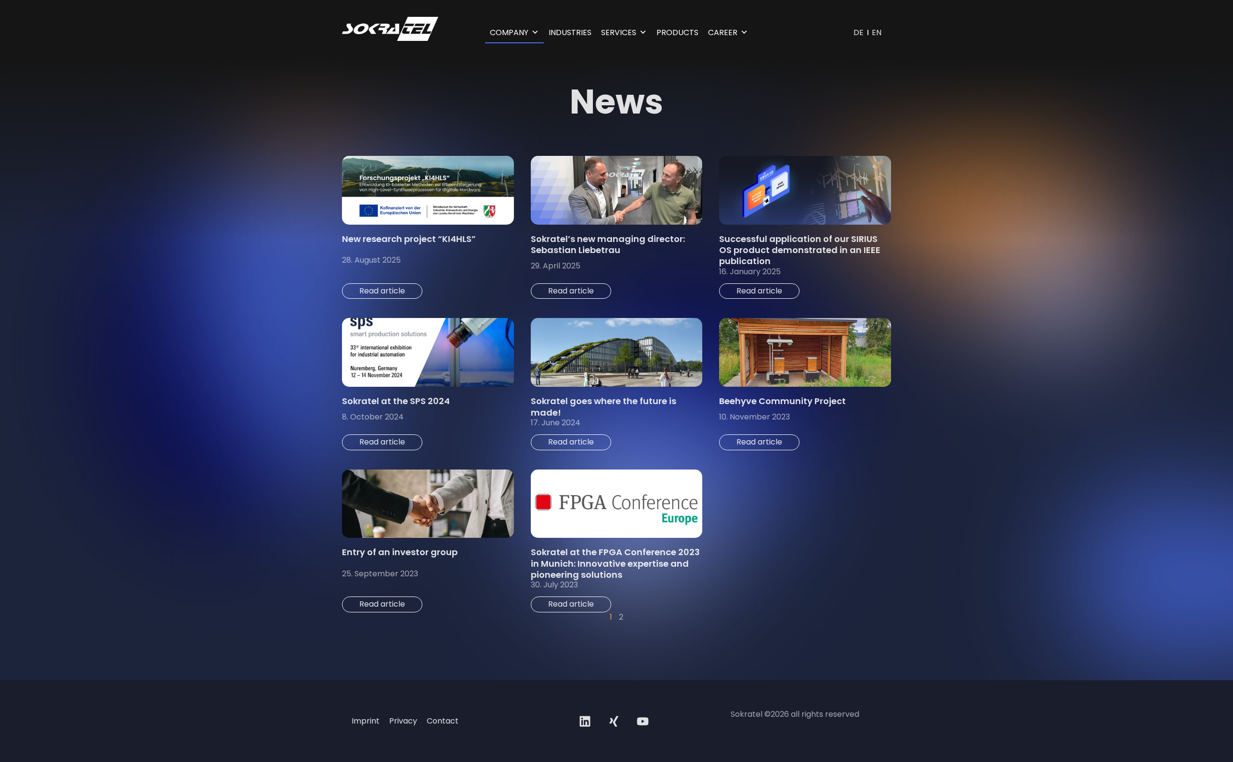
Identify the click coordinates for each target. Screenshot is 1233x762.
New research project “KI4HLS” (409, 239)
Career (722, 32)
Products (677, 32)
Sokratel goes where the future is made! (603, 406)
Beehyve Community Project (782, 401)
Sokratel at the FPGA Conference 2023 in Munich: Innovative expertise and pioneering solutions (615, 563)
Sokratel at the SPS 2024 (396, 401)
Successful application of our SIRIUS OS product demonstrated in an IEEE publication (799, 250)
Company (509, 32)
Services (618, 32)
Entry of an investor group (400, 552)
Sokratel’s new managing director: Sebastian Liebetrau (608, 244)
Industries (570, 32)
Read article (382, 290)
